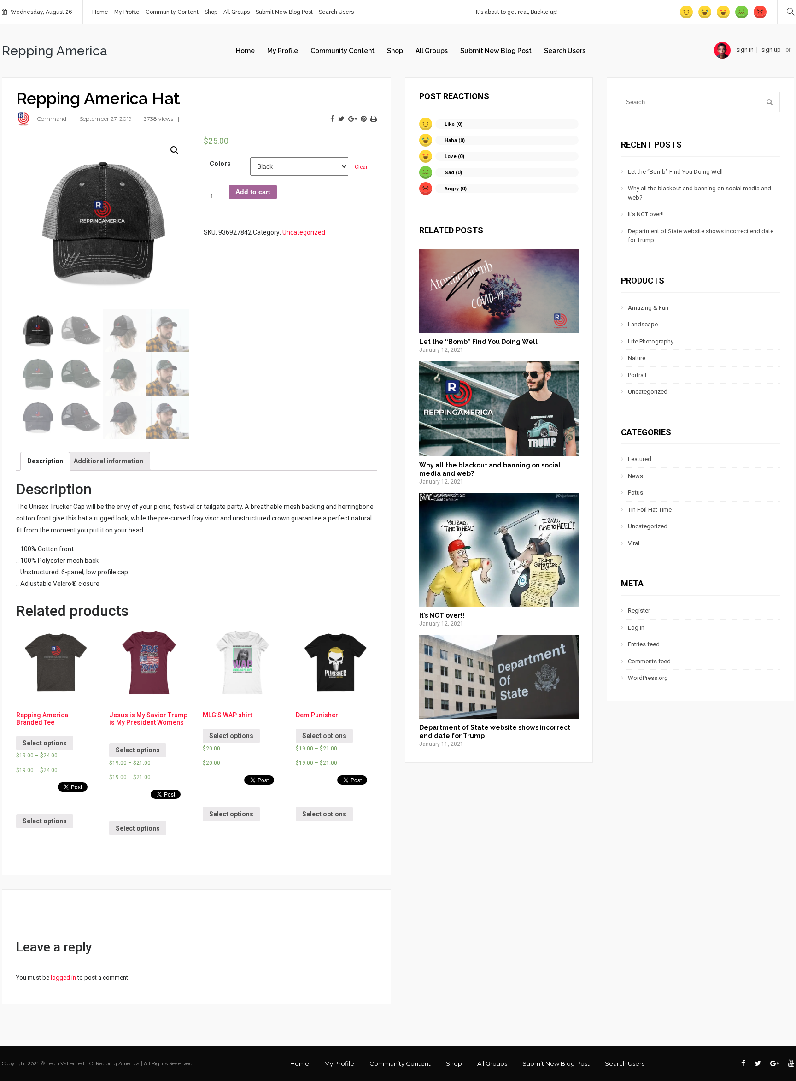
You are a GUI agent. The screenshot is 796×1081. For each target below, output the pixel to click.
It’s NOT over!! (441, 615)
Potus (635, 492)
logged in (63, 977)
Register (639, 610)
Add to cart (252, 191)
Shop (211, 12)
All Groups (236, 12)
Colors (220, 163)
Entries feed (644, 644)
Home (100, 12)
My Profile (127, 12)
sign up (770, 50)
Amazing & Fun (648, 307)
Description (45, 461)
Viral (633, 543)
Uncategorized (303, 232)
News (635, 476)
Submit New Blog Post (284, 12)
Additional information (108, 461)
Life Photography (650, 341)
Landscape (643, 324)
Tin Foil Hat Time (650, 509)
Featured (639, 458)
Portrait (637, 375)
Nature (636, 357)
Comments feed (649, 661)
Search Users (336, 12)
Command (51, 118)
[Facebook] (332, 119)
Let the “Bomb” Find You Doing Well (478, 341)
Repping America (54, 51)
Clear (361, 167)
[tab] (45, 461)
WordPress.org (648, 677)
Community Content (172, 12)
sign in (745, 50)
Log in (636, 627)
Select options (45, 743)
